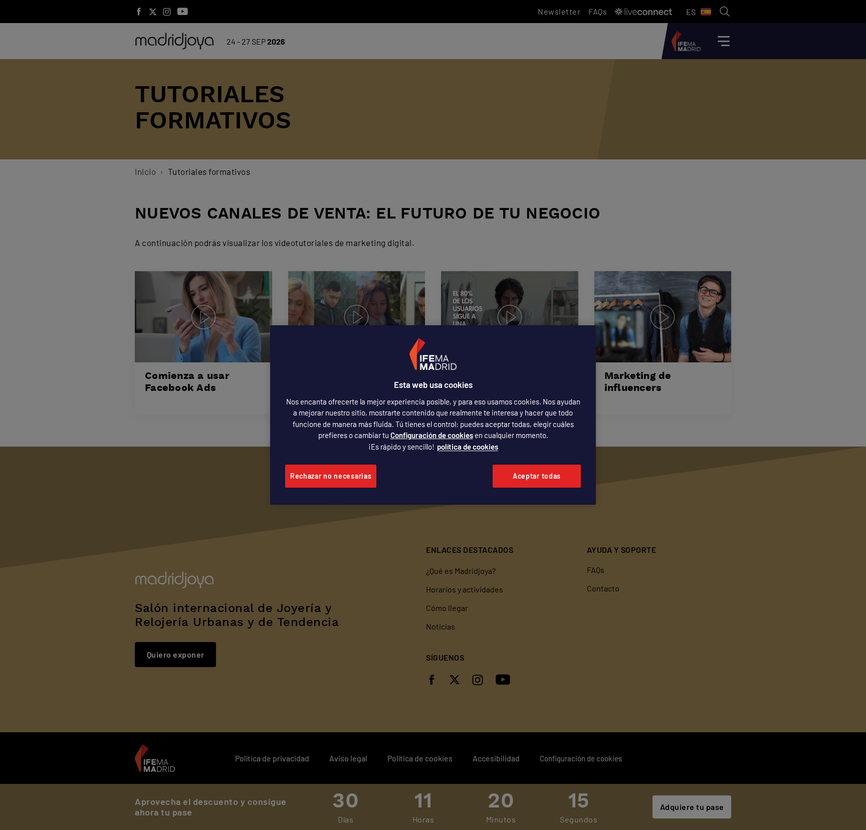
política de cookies (467, 446)
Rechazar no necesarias (330, 476)
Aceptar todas (537, 476)
